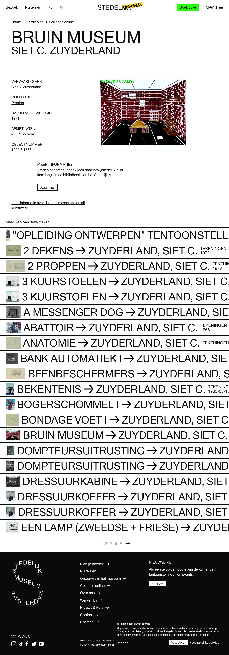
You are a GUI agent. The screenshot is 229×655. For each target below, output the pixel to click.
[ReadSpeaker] (61, 7)
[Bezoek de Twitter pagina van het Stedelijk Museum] (34, 643)
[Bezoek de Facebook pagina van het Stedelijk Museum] (26, 643)
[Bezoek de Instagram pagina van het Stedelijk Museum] (13, 643)
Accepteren (178, 642)
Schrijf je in (158, 583)
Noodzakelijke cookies (204, 642)
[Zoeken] (50, 7)
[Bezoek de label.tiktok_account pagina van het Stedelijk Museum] (21, 643)
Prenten (17, 102)
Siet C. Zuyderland (26, 87)
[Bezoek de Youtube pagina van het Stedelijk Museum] (41, 643)
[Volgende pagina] (128, 543)
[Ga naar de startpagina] (27, 604)
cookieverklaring (132, 634)
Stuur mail (47, 187)
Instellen (121, 642)
